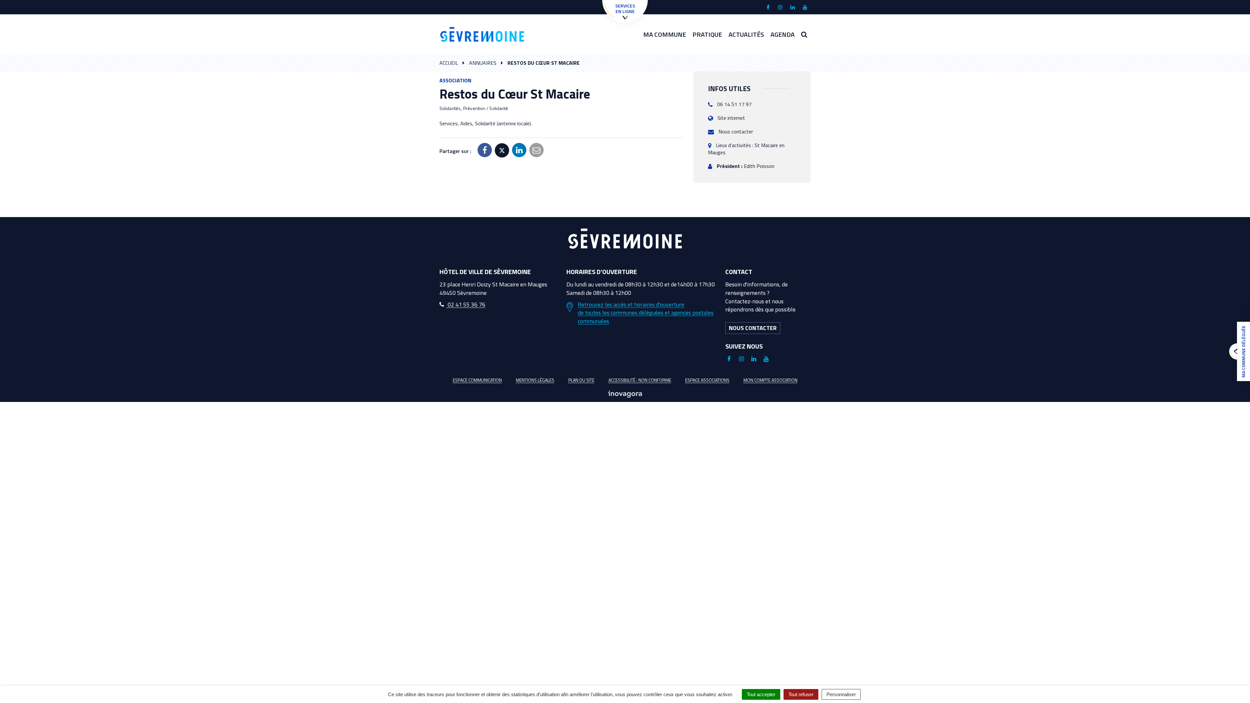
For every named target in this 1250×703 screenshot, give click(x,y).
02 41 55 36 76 (465, 304)
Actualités (746, 34)
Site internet (731, 118)
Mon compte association (770, 380)
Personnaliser (841, 694)
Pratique (707, 34)
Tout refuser (800, 694)
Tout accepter (761, 694)
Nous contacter (735, 131)
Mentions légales (535, 380)
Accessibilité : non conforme (639, 380)
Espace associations (707, 380)
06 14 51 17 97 (734, 104)
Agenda (783, 34)
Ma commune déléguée (1243, 351)
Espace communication (477, 380)
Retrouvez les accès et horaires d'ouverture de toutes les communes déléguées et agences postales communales (646, 312)
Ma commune (664, 34)
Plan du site (581, 380)
